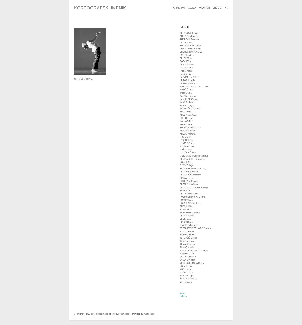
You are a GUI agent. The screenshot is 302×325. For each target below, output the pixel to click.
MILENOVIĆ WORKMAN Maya (194, 156)
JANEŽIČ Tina (186, 90)
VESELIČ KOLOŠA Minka (192, 263)
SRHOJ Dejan (186, 222)
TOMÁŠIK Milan (187, 244)
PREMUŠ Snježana (189, 184)
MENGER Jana (187, 146)
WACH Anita (185, 269)
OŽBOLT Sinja (186, 165)
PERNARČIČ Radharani (190, 175)
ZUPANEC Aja (186, 275)
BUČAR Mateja (187, 55)
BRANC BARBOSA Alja (190, 49)
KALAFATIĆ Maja (188, 96)
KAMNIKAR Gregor (188, 99)
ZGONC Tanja (186, 272)
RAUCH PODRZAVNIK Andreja (194, 187)
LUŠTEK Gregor (187, 143)
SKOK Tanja (185, 219)
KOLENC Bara (186, 118)
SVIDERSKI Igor (187, 234)
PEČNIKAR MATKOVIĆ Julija (193, 168)
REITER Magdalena (189, 194)
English (217, 7)
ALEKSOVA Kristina (189, 36)
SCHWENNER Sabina (190, 212)
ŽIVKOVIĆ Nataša (188, 279)
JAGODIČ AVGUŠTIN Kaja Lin (194, 86)
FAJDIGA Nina (186, 67)
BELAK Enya (186, 42)
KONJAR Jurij (186, 121)
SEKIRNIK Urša (187, 216)
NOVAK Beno (186, 162)
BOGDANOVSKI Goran (190, 45)
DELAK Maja (186, 58)
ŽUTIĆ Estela (186, 282)
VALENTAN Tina (187, 260)
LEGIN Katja (185, 137)
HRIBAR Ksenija (187, 80)
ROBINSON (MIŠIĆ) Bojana (192, 197)
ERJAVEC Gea (187, 64)
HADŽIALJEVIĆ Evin (189, 77)
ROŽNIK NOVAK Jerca (190, 203)
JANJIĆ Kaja (186, 93)
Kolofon (204, 7)
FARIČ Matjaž (186, 71)
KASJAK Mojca (187, 105)
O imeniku (179, 7)
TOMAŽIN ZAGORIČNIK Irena (194, 250)
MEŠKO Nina (186, 149)
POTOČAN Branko (188, 181)
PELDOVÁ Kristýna (189, 171)
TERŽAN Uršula (187, 241)
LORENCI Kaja (186, 140)
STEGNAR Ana (187, 231)
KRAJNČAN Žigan (188, 130)
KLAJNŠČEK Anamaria (190, 108)
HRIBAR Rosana (187, 83)
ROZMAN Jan (186, 200)
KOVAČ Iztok (186, 124)
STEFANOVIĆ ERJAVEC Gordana (195, 228)
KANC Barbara (186, 102)
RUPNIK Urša (186, 206)
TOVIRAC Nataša (188, 253)
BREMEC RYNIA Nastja (191, 52)
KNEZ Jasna (185, 112)
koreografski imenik (100, 7)
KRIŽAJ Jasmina (187, 134)
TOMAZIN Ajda (187, 247)
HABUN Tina (185, 74)
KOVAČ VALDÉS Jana (190, 127)
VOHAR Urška (186, 266)
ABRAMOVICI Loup (189, 33)
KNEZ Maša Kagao (188, 115)
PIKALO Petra (186, 178)
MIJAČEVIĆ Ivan (188, 153)
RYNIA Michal (186, 209)
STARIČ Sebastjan (188, 225)
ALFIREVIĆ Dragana (189, 39)
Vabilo (192, 7)
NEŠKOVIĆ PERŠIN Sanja (192, 159)
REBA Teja (185, 190)
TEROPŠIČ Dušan (188, 238)
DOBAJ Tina (185, 61)
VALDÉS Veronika (188, 257)
